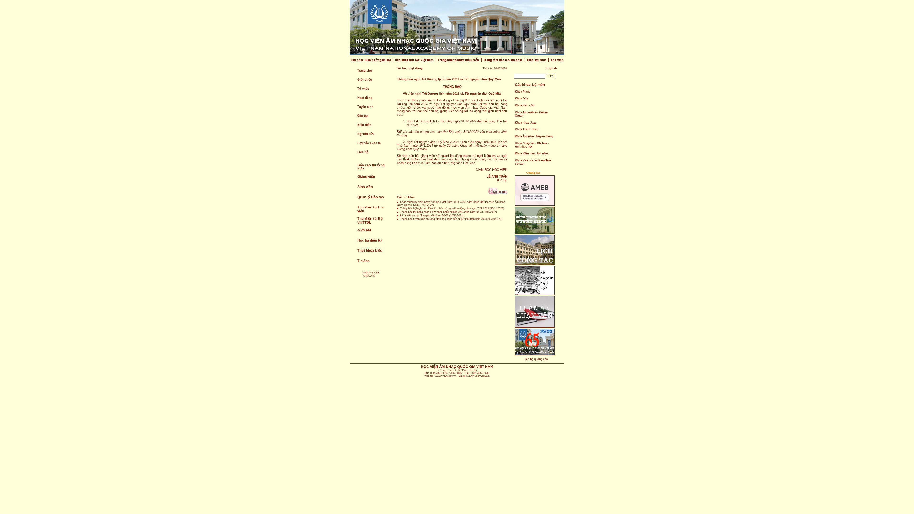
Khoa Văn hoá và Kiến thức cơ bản (533, 162)
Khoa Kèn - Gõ (524, 105)
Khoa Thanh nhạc (526, 129)
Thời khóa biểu (369, 250)
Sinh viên (365, 187)
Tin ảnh (363, 261)
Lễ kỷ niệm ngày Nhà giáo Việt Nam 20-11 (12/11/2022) (432, 215)
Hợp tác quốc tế (369, 143)
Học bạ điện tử (369, 240)
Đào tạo (362, 116)
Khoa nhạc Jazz (525, 122)
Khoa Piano (522, 91)
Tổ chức (363, 88)
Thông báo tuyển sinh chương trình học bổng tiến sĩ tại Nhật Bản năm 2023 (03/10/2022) (451, 218)
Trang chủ (364, 70)
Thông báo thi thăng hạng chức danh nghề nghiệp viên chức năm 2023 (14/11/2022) (448, 211)
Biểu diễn (364, 125)
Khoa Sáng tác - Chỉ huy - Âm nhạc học (532, 145)
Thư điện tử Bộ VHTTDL (370, 220)
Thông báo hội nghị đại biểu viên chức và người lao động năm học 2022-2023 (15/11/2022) (452, 208)
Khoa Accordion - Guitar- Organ (531, 114)
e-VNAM (364, 230)
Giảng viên (366, 176)
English (551, 68)
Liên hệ (362, 152)
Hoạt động (365, 97)
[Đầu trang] (497, 193)
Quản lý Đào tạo (370, 197)
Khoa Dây (521, 98)
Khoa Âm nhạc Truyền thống (534, 136)
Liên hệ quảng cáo (536, 359)
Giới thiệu (364, 79)
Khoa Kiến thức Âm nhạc (532, 153)
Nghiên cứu (365, 134)
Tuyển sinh (365, 107)
